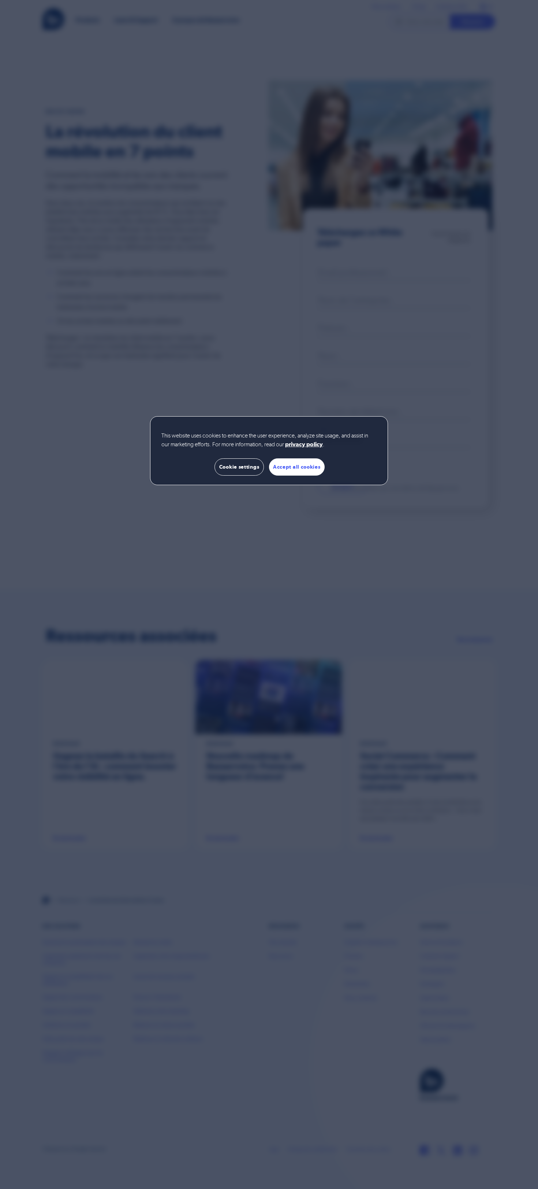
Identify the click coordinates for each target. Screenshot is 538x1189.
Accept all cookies (297, 467)
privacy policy (304, 445)
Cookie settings (239, 467)
